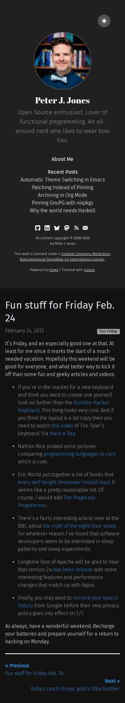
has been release (73, 570)
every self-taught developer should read (64, 482)
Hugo (54, 270)
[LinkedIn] (48, 229)
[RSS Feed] (77, 229)
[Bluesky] (57, 229)
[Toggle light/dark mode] (104, 20)
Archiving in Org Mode (62, 195)
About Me (62, 159)
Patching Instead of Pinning (62, 187)
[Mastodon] (67, 229)
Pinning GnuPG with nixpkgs (62, 203)
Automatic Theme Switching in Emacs (63, 180)
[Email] (85, 229)
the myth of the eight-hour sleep (79, 526)
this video (62, 426)
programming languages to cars (79, 454)
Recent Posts (63, 172)
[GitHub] (38, 229)
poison (89, 270)
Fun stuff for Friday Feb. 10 (34, 669)
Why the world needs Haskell (63, 210)
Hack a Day (62, 433)
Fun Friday (108, 331)
